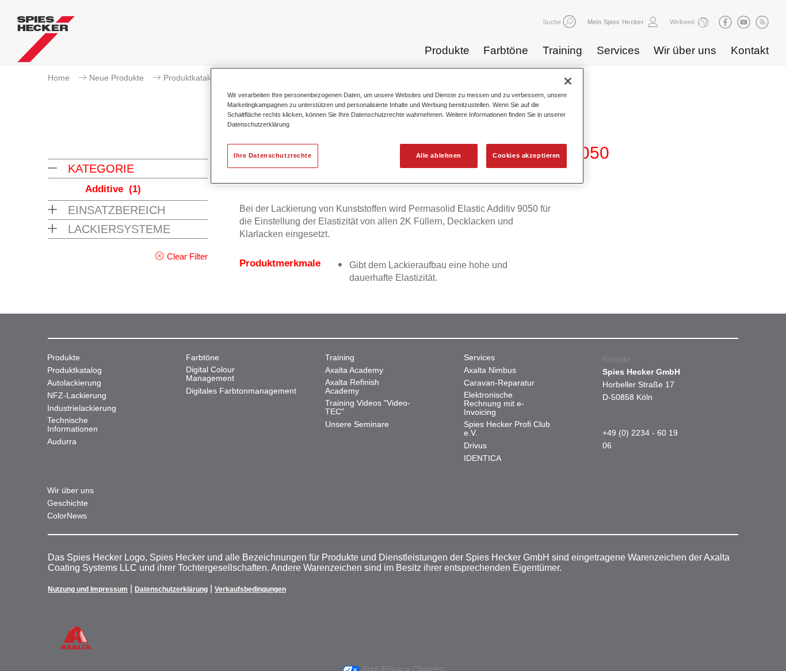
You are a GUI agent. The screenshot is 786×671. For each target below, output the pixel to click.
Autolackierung (74, 383)
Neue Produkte (116, 77)
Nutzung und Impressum (88, 589)
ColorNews (67, 516)
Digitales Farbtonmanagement (241, 391)
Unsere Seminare (357, 424)
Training (562, 50)
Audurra (62, 441)
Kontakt (750, 50)
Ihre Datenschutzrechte (273, 155)
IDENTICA (482, 458)
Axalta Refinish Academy (352, 386)
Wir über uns (685, 50)
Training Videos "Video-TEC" (367, 407)
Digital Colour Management (210, 374)
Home (59, 77)
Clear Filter (187, 256)
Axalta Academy (354, 370)
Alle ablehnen (438, 155)
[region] (397, 125)
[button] (569, 21)
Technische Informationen (72, 424)
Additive (113, 189)
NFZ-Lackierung (76, 395)
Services (618, 50)
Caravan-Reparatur (499, 383)
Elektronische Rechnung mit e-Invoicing (494, 404)
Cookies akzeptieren (526, 155)
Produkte (447, 50)
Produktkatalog (190, 77)
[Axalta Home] (46, 42)
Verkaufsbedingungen (250, 589)
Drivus (475, 445)
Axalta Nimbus (490, 370)
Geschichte (67, 503)
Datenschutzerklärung (171, 589)
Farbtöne (505, 50)
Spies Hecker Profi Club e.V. (507, 428)
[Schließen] (568, 81)
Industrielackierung (81, 408)
